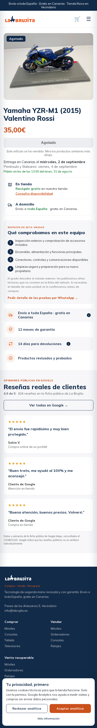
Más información (49, 718)
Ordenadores (60, 634)
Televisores (12, 646)
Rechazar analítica (26, 708)
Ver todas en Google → (48, 405)
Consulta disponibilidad (34, 193)
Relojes (56, 646)
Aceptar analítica (70, 708)
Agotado (48, 143)
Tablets (9, 640)
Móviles (10, 628)
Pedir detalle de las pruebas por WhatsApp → (43, 298)
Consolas (11, 634)
